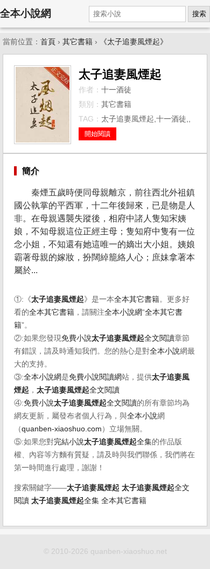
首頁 (47, 42)
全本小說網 (25, 13)
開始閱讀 (97, 134)
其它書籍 (77, 42)
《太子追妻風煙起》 (133, 42)
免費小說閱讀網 (95, 377)
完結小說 (69, 442)
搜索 (199, 14)
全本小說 (165, 351)
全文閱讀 (133, 338)
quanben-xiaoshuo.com (62, 429)
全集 (118, 442)
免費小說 (76, 338)
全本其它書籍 (136, 299)
